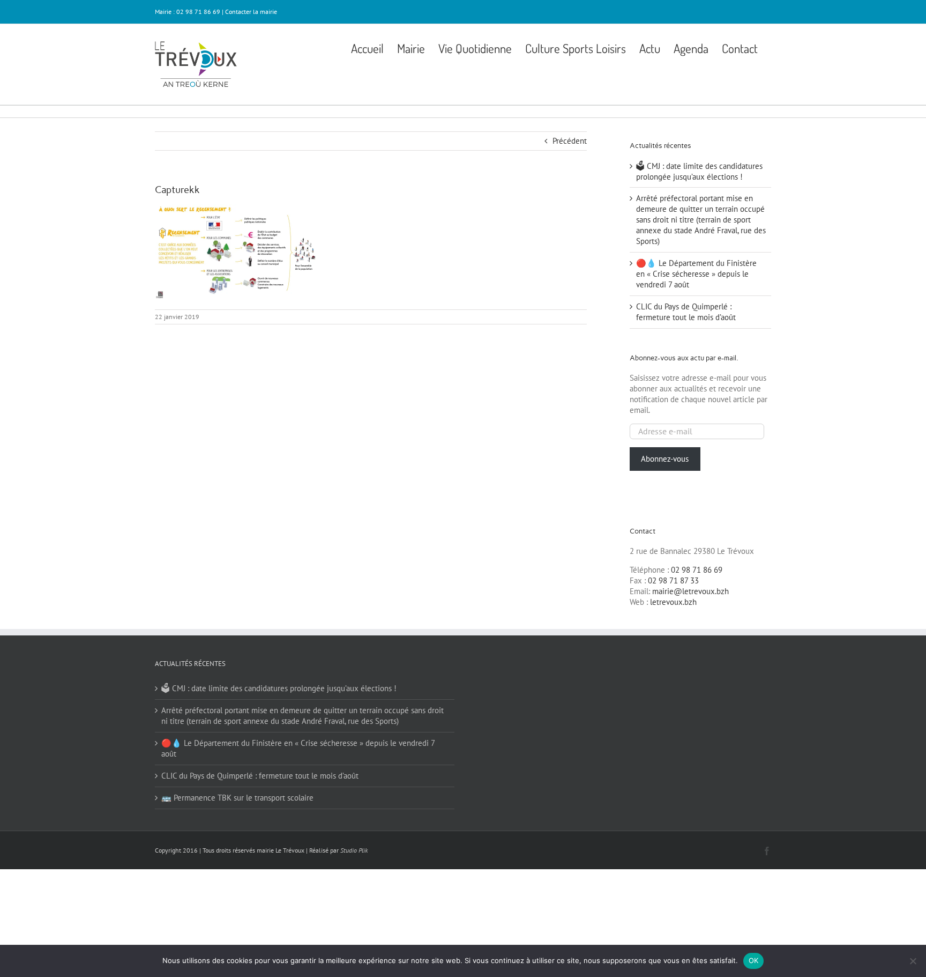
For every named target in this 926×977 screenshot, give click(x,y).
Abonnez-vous (665, 459)
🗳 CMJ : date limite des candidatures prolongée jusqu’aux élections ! (699, 171)
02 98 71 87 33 (673, 580)
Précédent (569, 141)
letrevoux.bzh (673, 602)
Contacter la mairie (251, 12)
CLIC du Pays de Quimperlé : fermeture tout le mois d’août (686, 311)
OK (754, 960)
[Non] (912, 961)
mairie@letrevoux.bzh (690, 591)
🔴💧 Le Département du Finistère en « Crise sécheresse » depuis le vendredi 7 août (696, 274)
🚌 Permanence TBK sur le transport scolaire (237, 798)
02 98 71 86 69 (696, 570)
